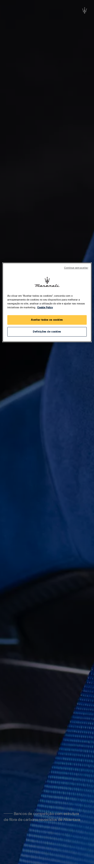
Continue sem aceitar (76, 268)
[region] (46, 302)
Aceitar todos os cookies (47, 319)
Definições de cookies (47, 331)
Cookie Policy (45, 307)
